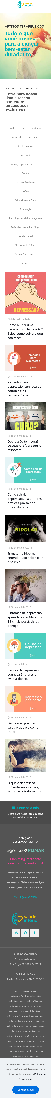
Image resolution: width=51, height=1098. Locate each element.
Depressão (25, 155)
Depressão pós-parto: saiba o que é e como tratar (23, 727)
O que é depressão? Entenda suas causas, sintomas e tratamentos (25, 787)
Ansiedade (16, 137)
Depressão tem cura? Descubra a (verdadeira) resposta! (25, 446)
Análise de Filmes (31, 128)
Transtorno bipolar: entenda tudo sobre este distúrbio (25, 558)
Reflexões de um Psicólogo (25, 227)
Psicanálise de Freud (25, 200)
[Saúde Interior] (25, 4)
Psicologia (25, 209)
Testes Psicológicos (25, 254)
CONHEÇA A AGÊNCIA (25, 897)
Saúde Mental (25, 236)
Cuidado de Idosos (25, 146)
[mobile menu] (47, 4)
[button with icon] (16, 933)
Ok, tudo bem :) (25, 1089)
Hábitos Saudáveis (26, 182)
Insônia (25, 191)
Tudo (12, 128)
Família (25, 173)
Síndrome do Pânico (25, 245)
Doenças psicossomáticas (25, 164)
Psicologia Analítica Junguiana (25, 218)
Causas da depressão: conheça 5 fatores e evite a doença (23, 674)
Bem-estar (34, 137)
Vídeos (25, 263)
